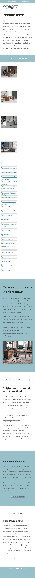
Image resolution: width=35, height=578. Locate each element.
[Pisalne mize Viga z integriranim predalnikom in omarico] (9, 270)
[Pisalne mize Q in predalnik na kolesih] (9, 234)
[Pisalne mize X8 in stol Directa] (9, 174)
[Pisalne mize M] (9, 215)
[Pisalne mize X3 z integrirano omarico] (9, 261)
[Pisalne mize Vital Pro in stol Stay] (9, 199)
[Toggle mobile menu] (31, 7)
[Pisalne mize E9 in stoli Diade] (9, 96)
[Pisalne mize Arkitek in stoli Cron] (9, 182)
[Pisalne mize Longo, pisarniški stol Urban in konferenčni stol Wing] (9, 246)
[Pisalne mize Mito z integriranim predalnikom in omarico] (9, 265)
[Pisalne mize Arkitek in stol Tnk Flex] (9, 178)
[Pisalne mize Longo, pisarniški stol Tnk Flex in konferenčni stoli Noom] (9, 189)
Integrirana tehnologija (10, 466)
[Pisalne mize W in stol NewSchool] (9, 225)
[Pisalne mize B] (9, 219)
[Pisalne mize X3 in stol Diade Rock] (9, 169)
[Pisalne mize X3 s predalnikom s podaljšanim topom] (9, 257)
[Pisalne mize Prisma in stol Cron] (9, 203)
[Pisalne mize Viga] (9, 252)
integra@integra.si (26, 1)
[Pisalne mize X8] (9, 122)
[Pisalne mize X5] (9, 147)
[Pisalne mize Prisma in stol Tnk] (9, 194)
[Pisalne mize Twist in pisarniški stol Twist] (9, 239)
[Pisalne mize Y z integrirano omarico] (9, 230)
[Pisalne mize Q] (9, 206)
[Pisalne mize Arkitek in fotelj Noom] (9, 212)
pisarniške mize (19, 558)
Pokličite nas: (14, 1)
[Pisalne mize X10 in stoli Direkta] (9, 71)
